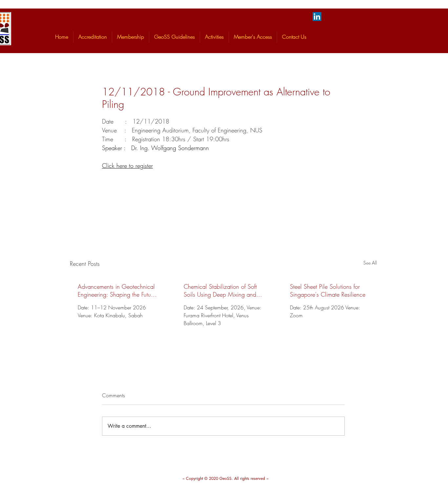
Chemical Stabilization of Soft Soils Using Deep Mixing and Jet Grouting (220, 290)
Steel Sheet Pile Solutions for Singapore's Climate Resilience (327, 290)
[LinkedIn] (317, 16)
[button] (92, 37)
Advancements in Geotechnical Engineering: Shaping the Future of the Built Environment (116, 290)
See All (370, 263)
